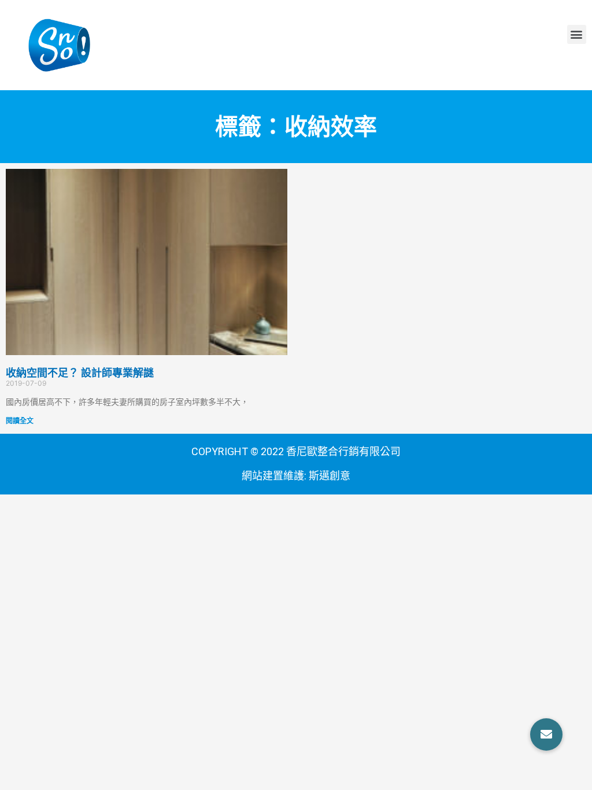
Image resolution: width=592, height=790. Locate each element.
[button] (576, 34)
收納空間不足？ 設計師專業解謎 (80, 373)
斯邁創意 (329, 476)
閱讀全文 (20, 420)
